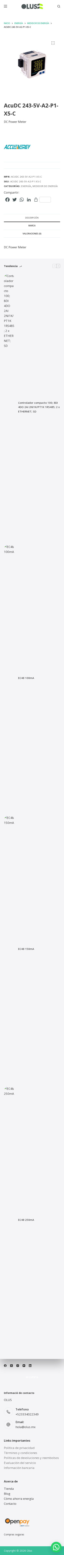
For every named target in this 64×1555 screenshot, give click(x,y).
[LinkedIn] (30, 1365)
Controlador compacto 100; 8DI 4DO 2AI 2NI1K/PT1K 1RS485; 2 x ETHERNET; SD (39, 407)
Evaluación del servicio (20, 1463)
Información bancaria (19, 1468)
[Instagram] (17, 1365)
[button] (56, 1547)
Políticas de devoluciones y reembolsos (31, 1458)
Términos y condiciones (20, 1453)
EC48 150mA (26, 949)
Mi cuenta (32, 1377)
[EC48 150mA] (9, 949)
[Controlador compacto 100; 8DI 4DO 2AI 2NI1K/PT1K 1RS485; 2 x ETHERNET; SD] (9, 407)
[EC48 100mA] (9, 678)
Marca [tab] (32, 225)
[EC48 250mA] (9, 1220)
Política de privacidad (19, 1448)
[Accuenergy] (17, 147)
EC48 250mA (26, 1220)
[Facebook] (5, 1365)
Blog (7, 1494)
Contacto (10, 1504)
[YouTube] (24, 1365)
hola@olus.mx (25, 1427)
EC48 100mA (26, 678)
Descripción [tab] (32, 217)
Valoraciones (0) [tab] (32, 233)
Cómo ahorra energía (19, 1499)
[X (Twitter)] (11, 1365)
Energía (26, 186)
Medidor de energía (45, 186)
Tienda (9, 1489)
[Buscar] (58, 6)
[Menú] (5, 6)
